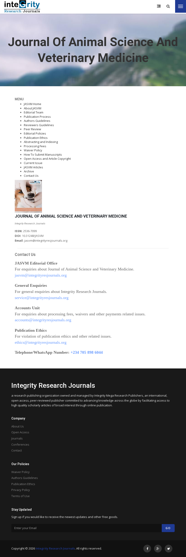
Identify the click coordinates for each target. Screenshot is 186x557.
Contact (16, 450)
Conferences (20, 444)
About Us (17, 426)
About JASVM (32, 108)
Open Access (20, 432)
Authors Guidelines (37, 121)
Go (168, 528)
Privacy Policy (20, 490)
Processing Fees (35, 146)
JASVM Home (32, 104)
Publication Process (37, 117)
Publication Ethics (36, 138)
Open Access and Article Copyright (47, 159)
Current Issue (33, 163)
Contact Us (31, 176)
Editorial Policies (35, 133)
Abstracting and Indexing (41, 142)
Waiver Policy (33, 150)
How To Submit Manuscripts (43, 154)
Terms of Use (20, 496)
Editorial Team (33, 112)
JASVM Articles (33, 167)
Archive (29, 171)
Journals (17, 438)
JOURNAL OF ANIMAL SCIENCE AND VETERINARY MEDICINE (71, 216)
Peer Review (32, 129)
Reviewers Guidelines (39, 125)
